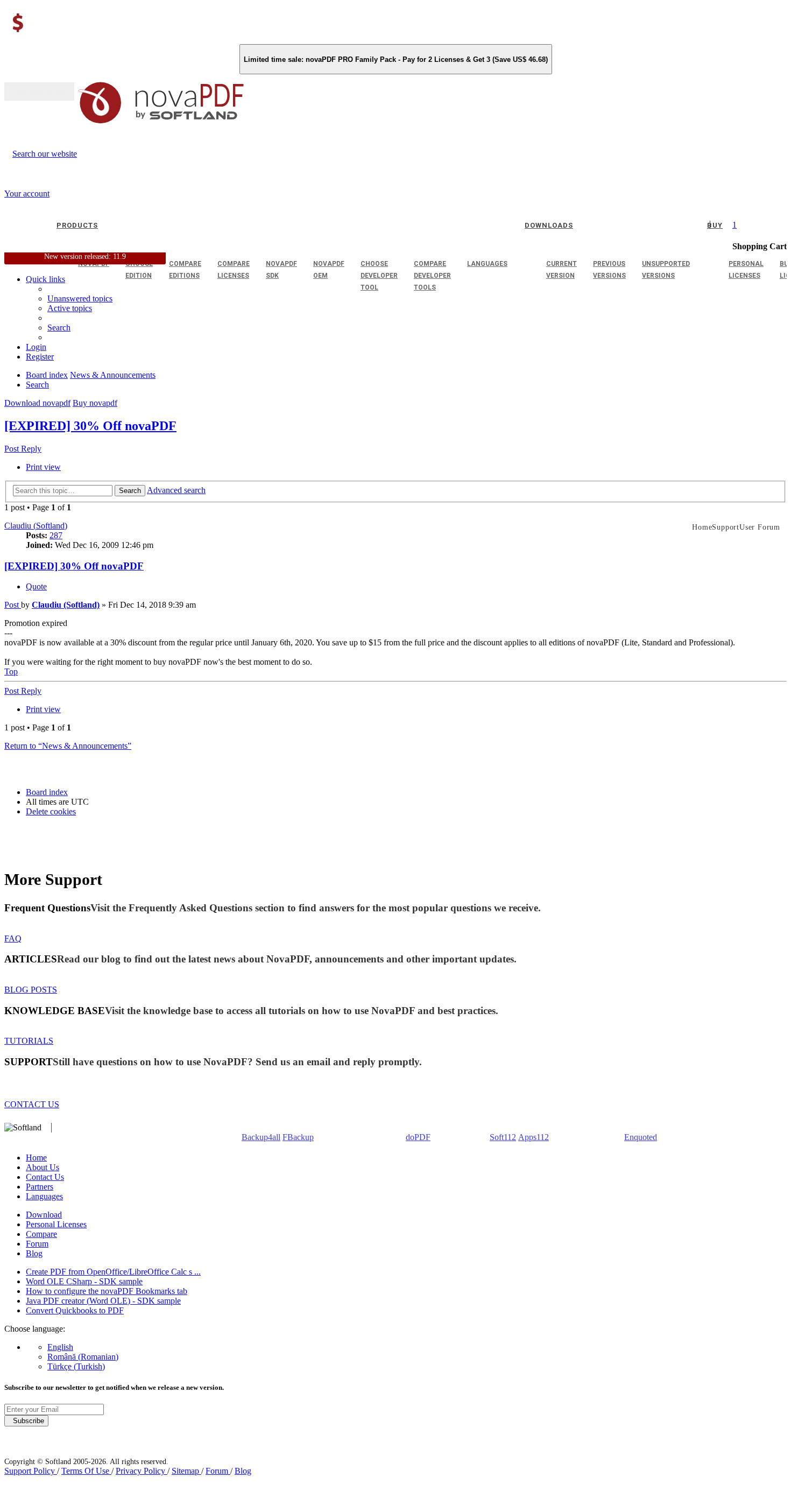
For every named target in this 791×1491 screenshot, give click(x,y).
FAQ (13, 938)
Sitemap (186, 1470)
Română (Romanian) (82, 1356)
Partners (39, 1186)
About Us (42, 1167)
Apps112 (533, 1137)
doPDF (418, 1137)
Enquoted (640, 1137)
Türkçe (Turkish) (76, 1366)
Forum (37, 1243)
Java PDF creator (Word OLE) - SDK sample (103, 1300)
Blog (34, 1253)
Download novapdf (37, 402)
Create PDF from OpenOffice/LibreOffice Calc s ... (113, 1271)
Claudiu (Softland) (35, 525)
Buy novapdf (95, 402)
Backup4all (261, 1137)
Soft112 (503, 1137)
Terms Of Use (86, 1470)
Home (36, 1157)
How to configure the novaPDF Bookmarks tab (106, 1291)
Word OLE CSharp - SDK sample (84, 1281)
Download (44, 1214)
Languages (44, 1196)
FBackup (298, 1137)
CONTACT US (31, 1104)
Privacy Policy (141, 1470)
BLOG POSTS (30, 989)
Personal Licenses (56, 1224)
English (60, 1347)
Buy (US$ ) (39, 91)
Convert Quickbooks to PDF (75, 1310)
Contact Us (45, 1176)
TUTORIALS (28, 1040)
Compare (41, 1234)
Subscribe (26, 1421)
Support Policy (30, 1470)
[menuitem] (69, 308)
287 (56, 535)
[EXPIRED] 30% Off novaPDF (90, 426)
